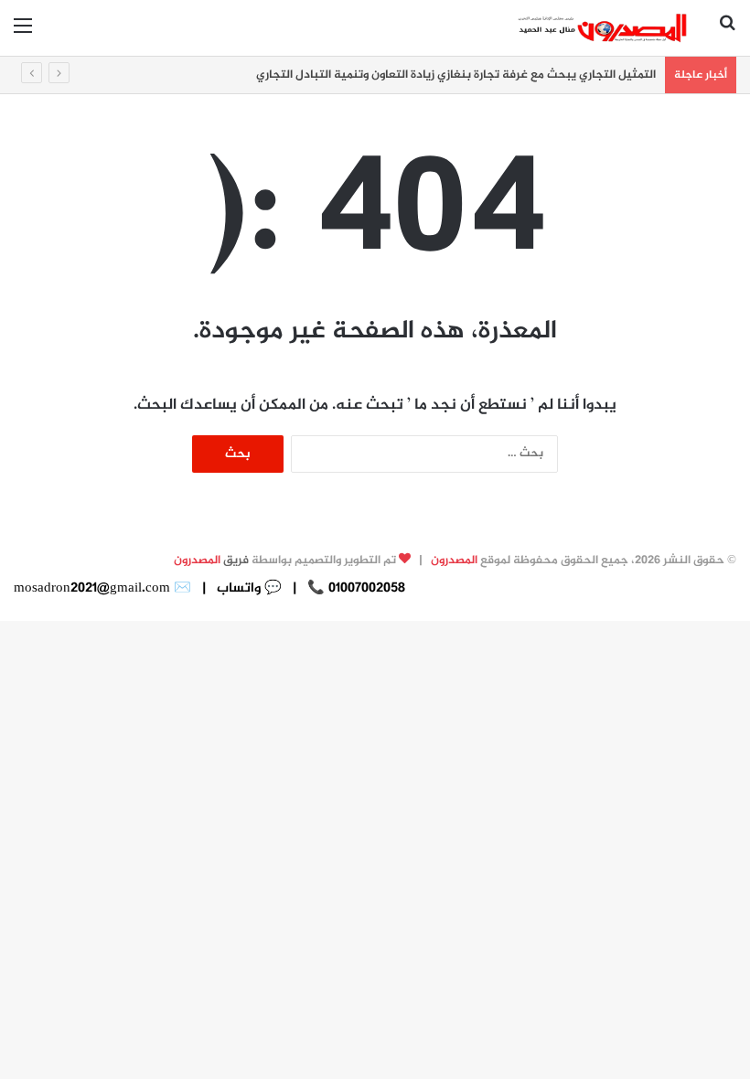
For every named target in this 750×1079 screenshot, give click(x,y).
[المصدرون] (604, 28)
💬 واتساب (247, 588)
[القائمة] (23, 34)
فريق (211, 560)
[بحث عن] (727, 34)
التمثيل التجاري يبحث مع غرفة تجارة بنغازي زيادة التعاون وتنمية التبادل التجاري (456, 75)
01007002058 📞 (354, 588)
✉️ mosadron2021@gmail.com (102, 588)
